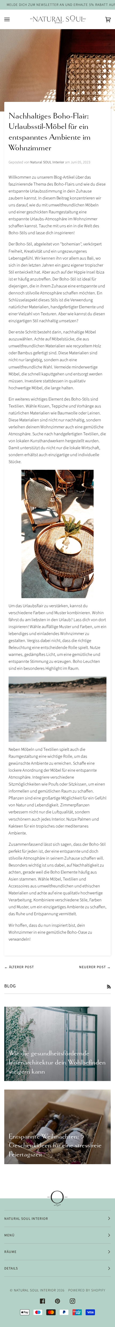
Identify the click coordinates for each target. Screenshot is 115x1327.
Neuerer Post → (95, 967)
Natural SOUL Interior (35, 1290)
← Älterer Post (19, 967)
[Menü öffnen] (12, 19)
